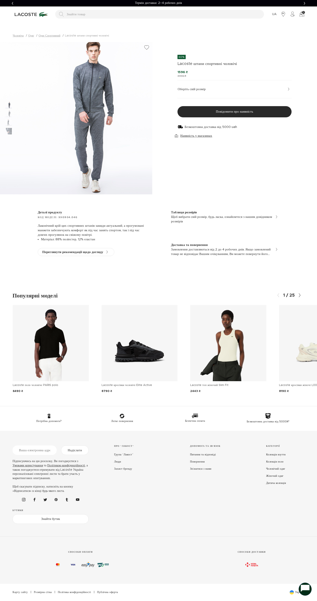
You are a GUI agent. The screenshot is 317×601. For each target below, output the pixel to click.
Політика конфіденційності (74, 592)
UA (274, 14)
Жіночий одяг (274, 476)
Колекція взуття (276, 454)
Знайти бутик (50, 519)
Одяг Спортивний (49, 35)
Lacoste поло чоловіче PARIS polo (35, 385)
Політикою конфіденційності (66, 465)
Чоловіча (18, 35)
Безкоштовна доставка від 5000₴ (158, 3)
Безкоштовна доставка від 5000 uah (211, 127)
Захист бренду (123, 468)
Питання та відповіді (203, 454)
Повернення (197, 461)
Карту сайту (20, 592)
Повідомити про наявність (234, 111)
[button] (12, 3)
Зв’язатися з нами (200, 468)
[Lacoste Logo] (32, 14)
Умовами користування (28, 465)
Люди (117, 461)
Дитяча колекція (276, 483)
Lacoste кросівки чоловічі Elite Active (127, 385)
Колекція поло (275, 461)
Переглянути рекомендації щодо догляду (72, 252)
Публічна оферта (107, 592)
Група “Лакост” (123, 454)
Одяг (31, 35)
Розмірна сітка (43, 592)
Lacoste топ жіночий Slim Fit (209, 385)
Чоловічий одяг (275, 468)
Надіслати (75, 450)
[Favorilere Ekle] (146, 47)
